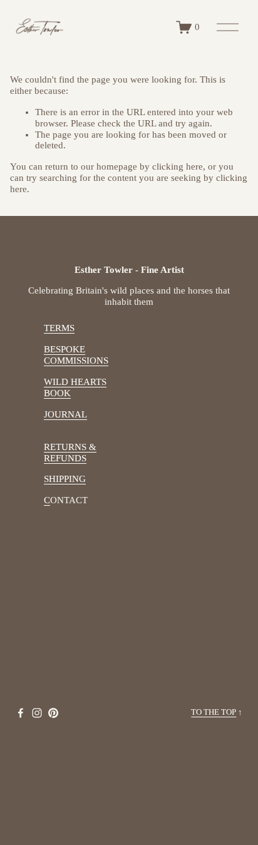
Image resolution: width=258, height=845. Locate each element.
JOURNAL (65, 414)
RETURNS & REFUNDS (70, 452)
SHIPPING (65, 479)
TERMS (59, 328)
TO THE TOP (213, 712)
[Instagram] (37, 713)
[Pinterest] (53, 713)
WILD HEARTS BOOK (75, 387)
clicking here (177, 166)
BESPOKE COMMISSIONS (76, 355)
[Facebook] (21, 713)
